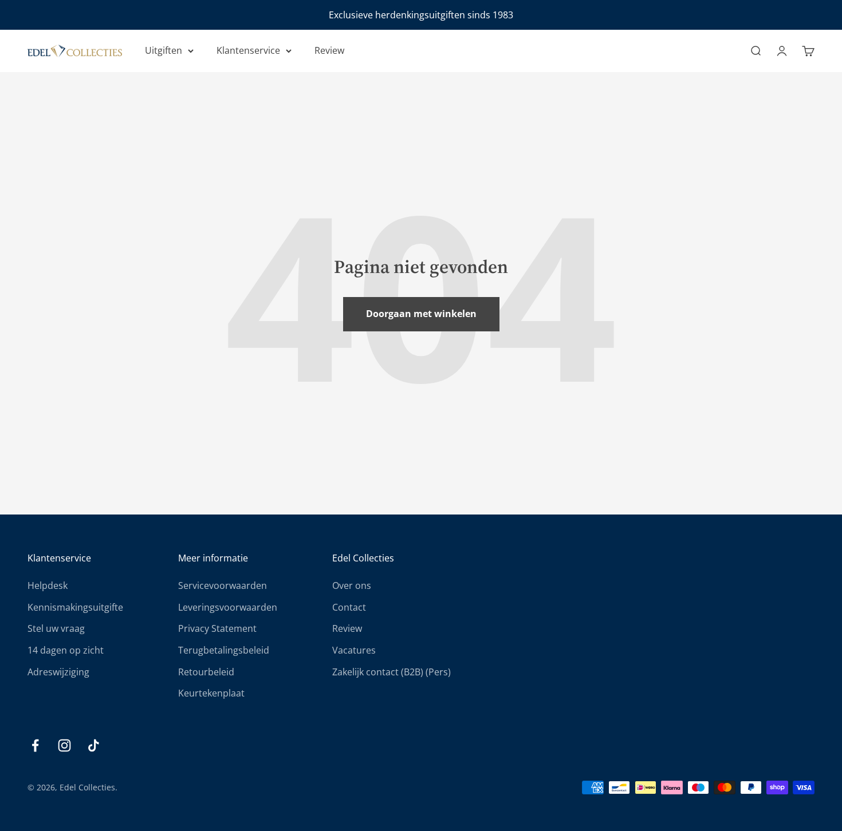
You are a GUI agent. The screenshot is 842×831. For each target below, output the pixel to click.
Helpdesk (47, 585)
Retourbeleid (206, 672)
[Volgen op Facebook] (35, 745)
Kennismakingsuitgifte (75, 607)
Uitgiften (163, 50)
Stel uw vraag (56, 628)
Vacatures (354, 650)
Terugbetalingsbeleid (223, 650)
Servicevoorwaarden (222, 585)
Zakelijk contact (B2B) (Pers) (391, 672)
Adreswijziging (58, 672)
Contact (349, 607)
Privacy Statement (217, 628)
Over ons (351, 585)
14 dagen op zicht (65, 650)
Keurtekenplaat (211, 693)
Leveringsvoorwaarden (227, 607)
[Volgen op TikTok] (93, 745)
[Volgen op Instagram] (64, 745)
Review (329, 50)
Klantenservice (248, 50)
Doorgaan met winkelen (421, 313)
